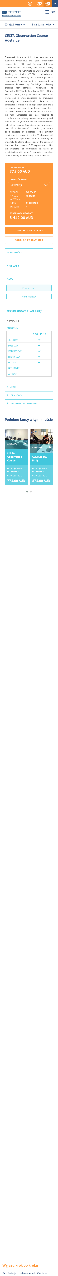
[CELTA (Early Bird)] (41, 441)
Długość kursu (18, 179)
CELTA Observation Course (14, 456)
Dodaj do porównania (29, 240)
